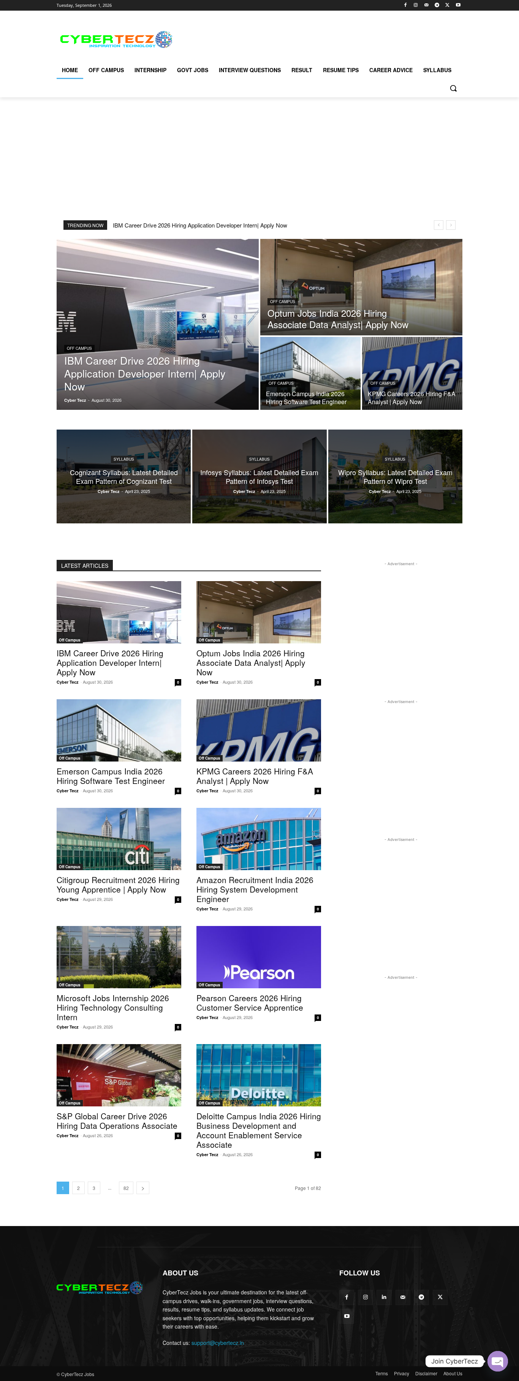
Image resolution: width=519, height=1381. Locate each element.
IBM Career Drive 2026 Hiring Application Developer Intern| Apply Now (200, 225)
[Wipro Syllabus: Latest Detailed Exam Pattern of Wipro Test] (395, 476)
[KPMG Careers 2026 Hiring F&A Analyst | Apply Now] (412, 373)
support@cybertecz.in (217, 1342)
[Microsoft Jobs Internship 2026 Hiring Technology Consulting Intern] (119, 957)
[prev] (438, 225)
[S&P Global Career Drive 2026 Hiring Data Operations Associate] (119, 1075)
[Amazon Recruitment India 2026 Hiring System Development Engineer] (258, 839)
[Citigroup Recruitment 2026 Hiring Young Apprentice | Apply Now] (119, 839)
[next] (451, 225)
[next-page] (142, 1188)
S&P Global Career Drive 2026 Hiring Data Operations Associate (117, 1120)
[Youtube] (458, 5)
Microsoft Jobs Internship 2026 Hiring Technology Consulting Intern (113, 1007)
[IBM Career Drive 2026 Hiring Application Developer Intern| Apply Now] (158, 324)
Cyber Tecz (68, 682)
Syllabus (124, 459)
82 (126, 1188)
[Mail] (426, 5)
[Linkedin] (384, 1297)
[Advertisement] (316, 38)
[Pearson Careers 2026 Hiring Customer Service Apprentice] (258, 957)
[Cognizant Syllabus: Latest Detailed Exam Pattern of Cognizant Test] (124, 476)
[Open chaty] (497, 1361)
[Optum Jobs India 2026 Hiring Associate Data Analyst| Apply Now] (361, 287)
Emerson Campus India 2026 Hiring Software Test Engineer (111, 775)
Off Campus (79, 348)
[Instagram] (415, 5)
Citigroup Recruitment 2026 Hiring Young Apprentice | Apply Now (118, 884)
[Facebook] (405, 5)
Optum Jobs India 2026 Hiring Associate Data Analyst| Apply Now (250, 662)
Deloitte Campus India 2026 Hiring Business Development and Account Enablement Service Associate (258, 1130)
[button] (453, 88)
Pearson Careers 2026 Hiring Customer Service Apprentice (249, 1002)
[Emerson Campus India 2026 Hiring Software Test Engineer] (310, 373)
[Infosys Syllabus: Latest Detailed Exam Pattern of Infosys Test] (259, 476)
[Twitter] (447, 5)
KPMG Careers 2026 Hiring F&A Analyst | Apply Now (254, 775)
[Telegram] (437, 5)
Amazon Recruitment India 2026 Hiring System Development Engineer (254, 889)
